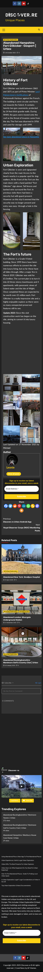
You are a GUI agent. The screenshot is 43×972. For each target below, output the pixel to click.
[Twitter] (10, 506)
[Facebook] (6, 506)
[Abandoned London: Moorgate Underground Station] (21, 599)
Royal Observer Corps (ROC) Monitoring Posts (21, 528)
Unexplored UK (24, 611)
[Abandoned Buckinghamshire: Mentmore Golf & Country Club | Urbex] (21, 642)
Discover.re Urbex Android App (17, 520)
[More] (21, 510)
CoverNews (20, 968)
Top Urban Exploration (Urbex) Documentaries (16, 885)
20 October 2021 (10, 52)
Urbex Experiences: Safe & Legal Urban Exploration (17, 860)
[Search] (39, 30)
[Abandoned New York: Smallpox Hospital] (21, 559)
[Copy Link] (33, 506)
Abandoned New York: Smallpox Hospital (21, 577)
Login (39, 683)
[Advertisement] (21, 349)
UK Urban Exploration (10, 40)
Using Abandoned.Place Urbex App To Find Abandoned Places (21, 856)
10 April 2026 (9, 580)
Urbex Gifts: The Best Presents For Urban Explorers (17, 864)
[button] (12, 382)
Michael (6, 448)
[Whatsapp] (28, 506)
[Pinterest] (19, 506)
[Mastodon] (37, 506)
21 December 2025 (10, 622)
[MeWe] (24, 506)
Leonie (10, 467)
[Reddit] (15, 506)
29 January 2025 (10, 665)
